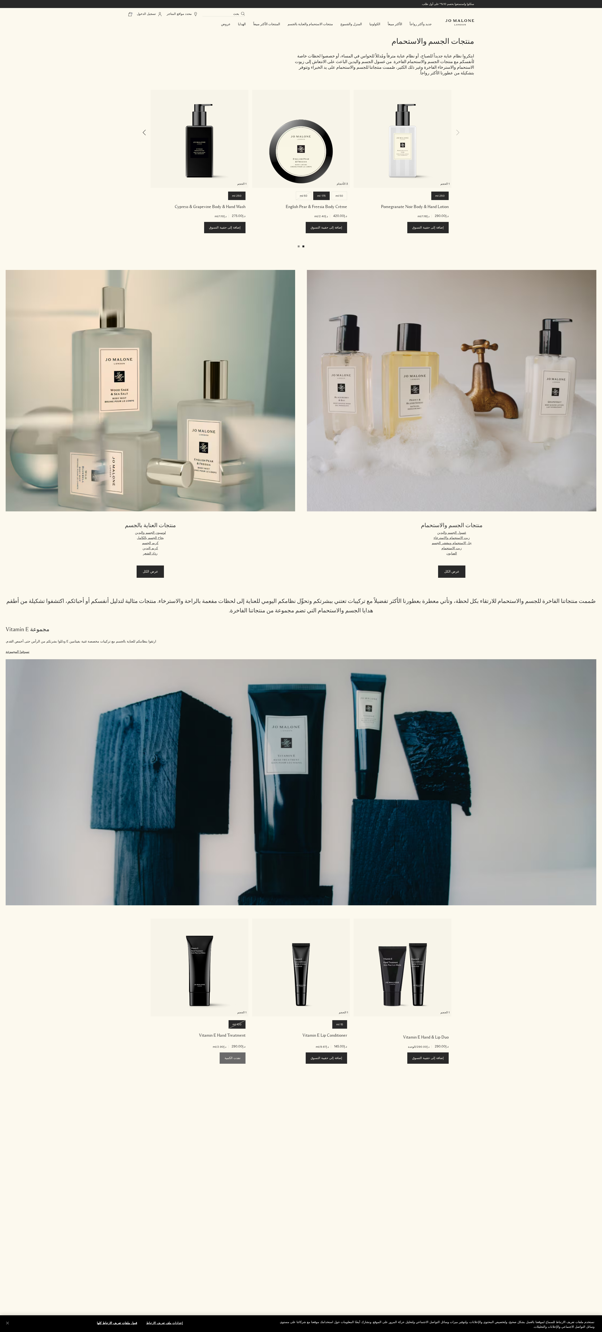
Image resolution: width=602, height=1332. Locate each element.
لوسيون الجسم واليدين (150, 533)
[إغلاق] (7, 1323)
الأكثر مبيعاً (395, 24)
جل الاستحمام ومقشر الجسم (452, 543)
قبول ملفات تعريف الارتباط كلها (117, 1323)
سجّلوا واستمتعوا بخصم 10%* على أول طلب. (447, 4)
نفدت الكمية (233, 1058)
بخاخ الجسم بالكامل (150, 538)
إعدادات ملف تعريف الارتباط (164, 1323)
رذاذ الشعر (150, 553)
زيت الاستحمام (451, 548)
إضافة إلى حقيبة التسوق (428, 228)
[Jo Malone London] (459, 22)
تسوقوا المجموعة (17, 652)
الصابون (451, 553)
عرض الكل (451, 572)
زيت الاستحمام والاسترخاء (452, 538)
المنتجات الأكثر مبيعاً (266, 24)
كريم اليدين (150, 548)
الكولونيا (374, 24)
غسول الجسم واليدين (451, 533)
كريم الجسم (150, 543)
